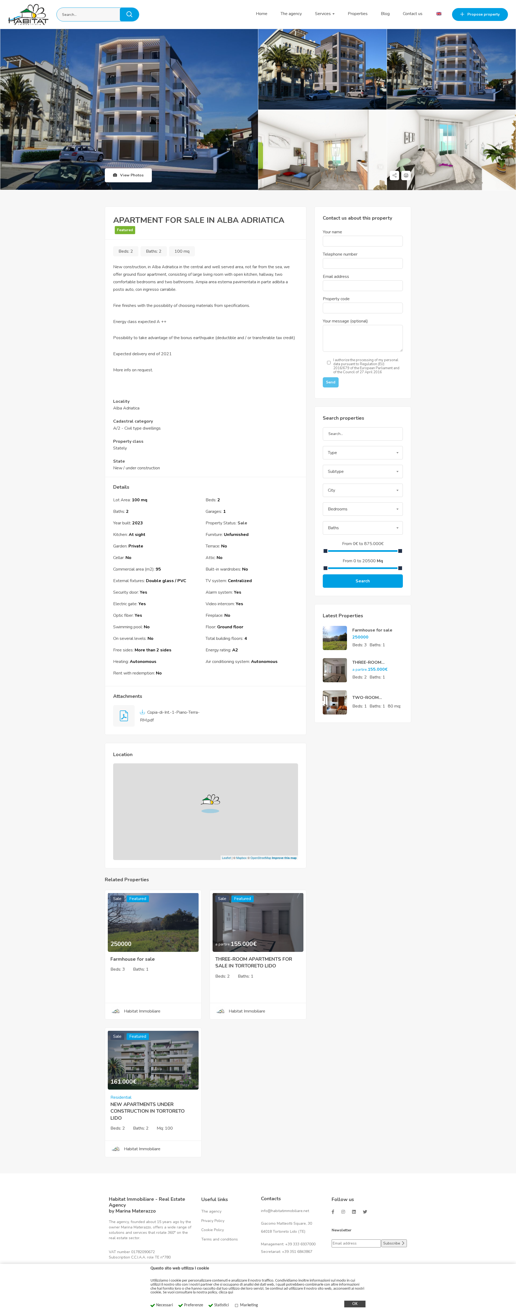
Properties (358, 14)
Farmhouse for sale (132, 959)
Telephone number (340, 254)
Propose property (483, 14)
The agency (291, 14)
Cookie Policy (212, 1229)
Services (323, 14)
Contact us (412, 14)
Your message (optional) (345, 321)
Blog (385, 14)
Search (363, 581)
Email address (336, 277)
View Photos (131, 175)
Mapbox (241, 857)
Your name (332, 232)
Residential (120, 1097)
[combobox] (363, 452)
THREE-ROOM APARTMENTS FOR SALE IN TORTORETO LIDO (253, 962)
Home (261, 14)
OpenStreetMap (260, 857)
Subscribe (392, 1243)
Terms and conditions (219, 1239)
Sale (242, 523)
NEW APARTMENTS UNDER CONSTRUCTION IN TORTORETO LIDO (147, 1111)
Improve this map (284, 858)
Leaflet (226, 857)
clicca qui (226, 1292)
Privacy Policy (212, 1220)
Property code (336, 299)
